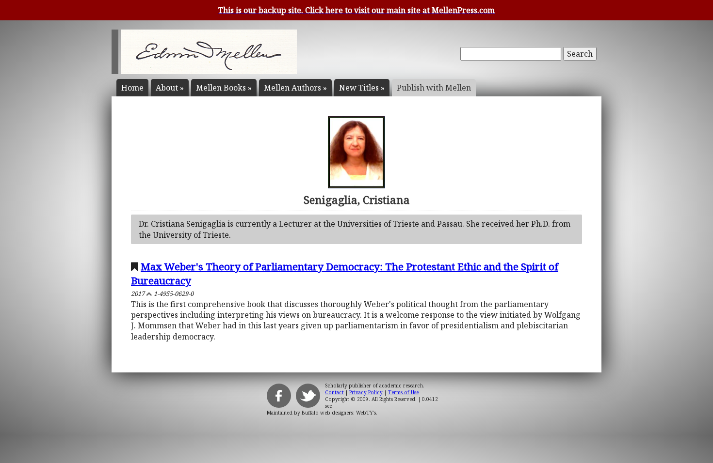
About (170, 88)
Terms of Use (403, 392)
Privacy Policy (366, 392)
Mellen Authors (295, 88)
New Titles (362, 88)
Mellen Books (224, 88)
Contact (334, 392)
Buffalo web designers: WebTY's (339, 412)
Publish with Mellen (434, 88)
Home (132, 88)
